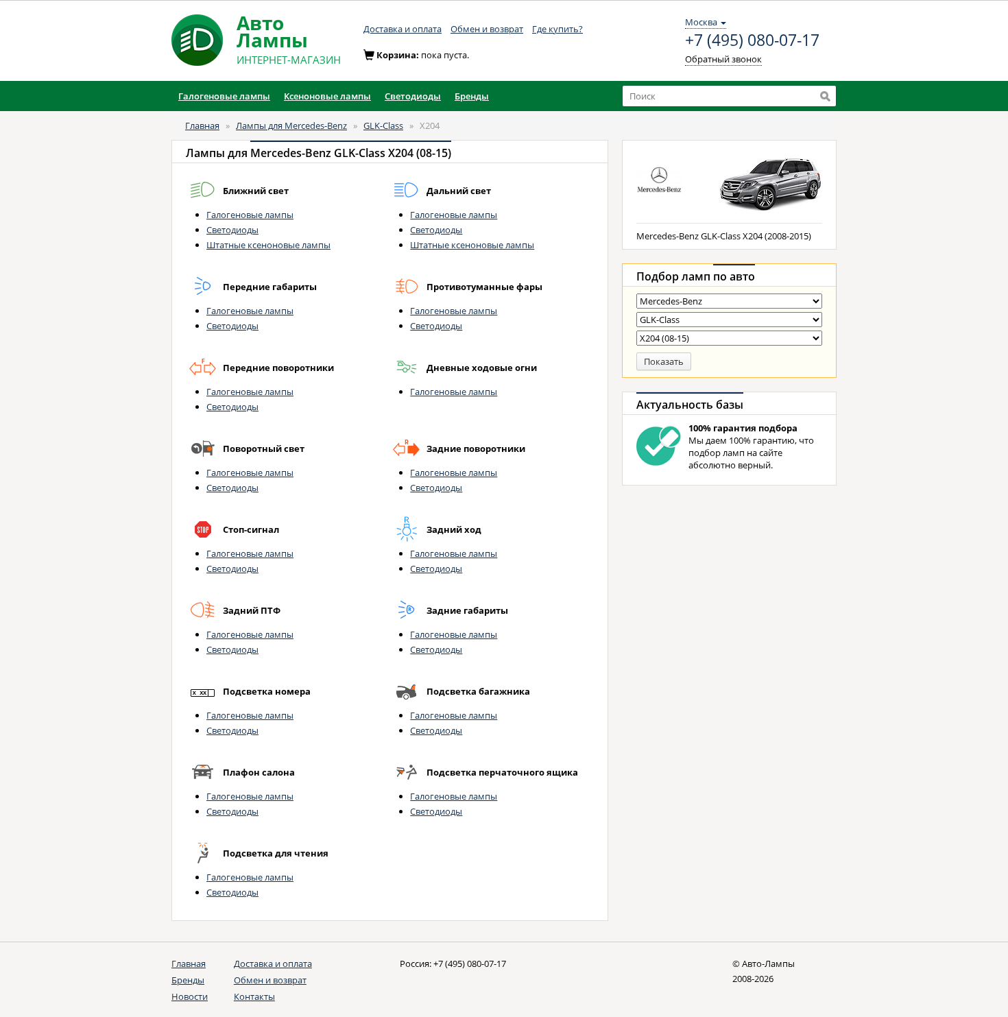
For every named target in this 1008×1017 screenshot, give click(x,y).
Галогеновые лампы (249, 214)
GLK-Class (383, 125)
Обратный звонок (723, 59)
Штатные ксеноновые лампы (268, 245)
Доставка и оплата (402, 29)
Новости (189, 996)
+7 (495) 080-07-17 (752, 40)
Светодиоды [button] (413, 96)
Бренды (187, 980)
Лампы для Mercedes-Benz (291, 125)
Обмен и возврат (487, 29)
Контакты (254, 996)
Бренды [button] (472, 96)
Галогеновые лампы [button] (224, 96)
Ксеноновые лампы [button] (327, 96)
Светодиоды (232, 230)
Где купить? (557, 29)
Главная (202, 125)
